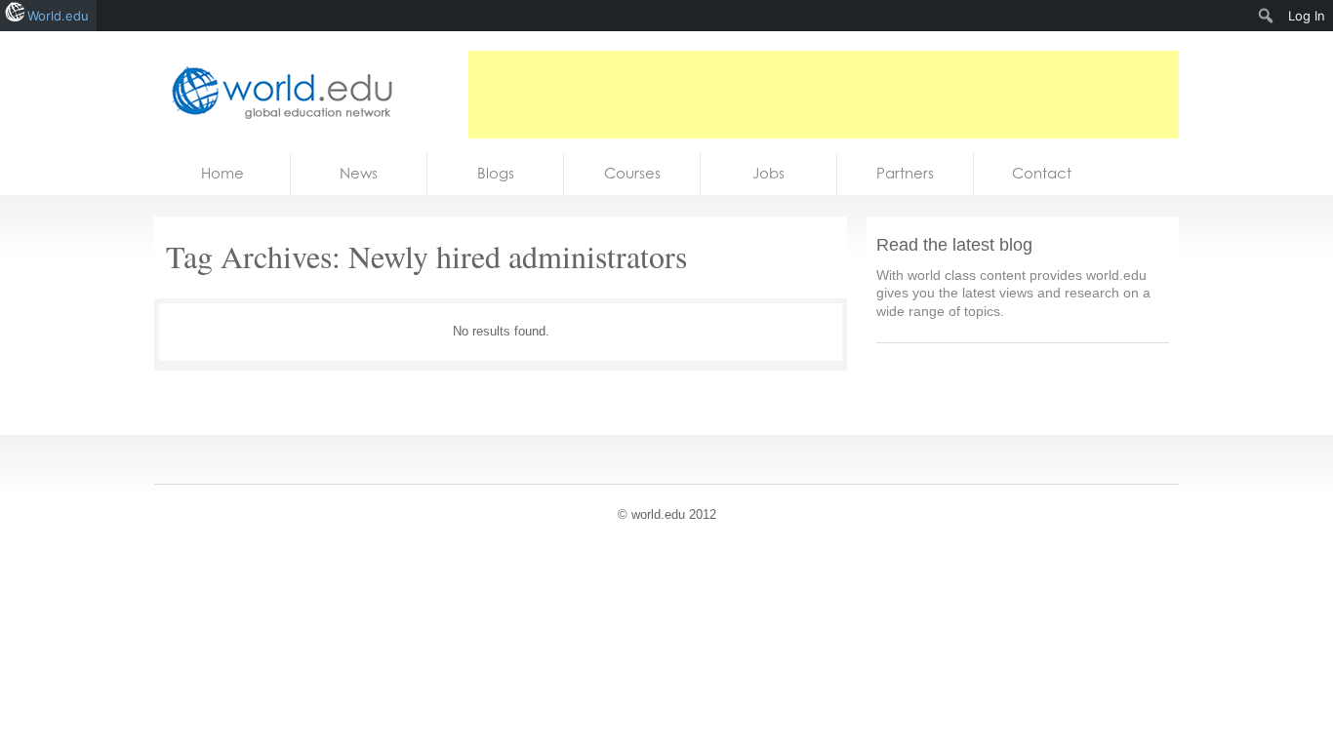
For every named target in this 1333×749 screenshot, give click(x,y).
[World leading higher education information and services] (276, 92)
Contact (1041, 173)
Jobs (768, 173)
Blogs (495, 173)
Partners (905, 173)
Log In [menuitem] (1306, 15)
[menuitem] (1266, 15)
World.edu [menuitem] (58, 15)
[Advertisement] (823, 94)
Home (222, 173)
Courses (632, 173)
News (359, 173)
